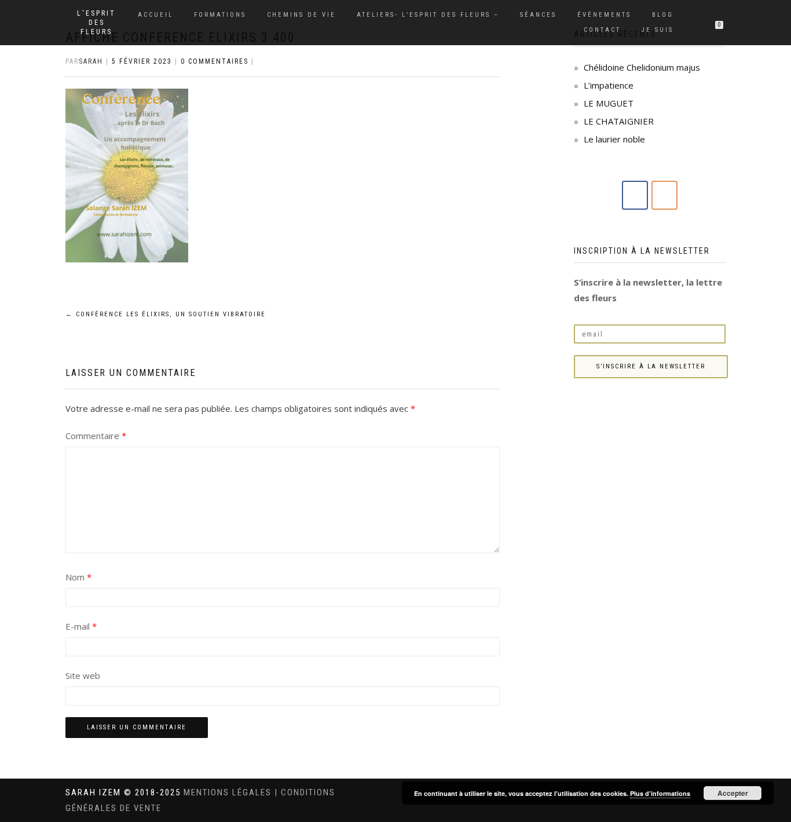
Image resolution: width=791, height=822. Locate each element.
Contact (602, 30)
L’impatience (608, 85)
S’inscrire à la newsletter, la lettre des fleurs (648, 290)
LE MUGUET (608, 103)
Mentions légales (229, 792)
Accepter (732, 793)
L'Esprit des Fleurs (96, 22)
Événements (604, 15)
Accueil (155, 15)
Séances (538, 15)
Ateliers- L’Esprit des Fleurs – (428, 15)
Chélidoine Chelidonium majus (642, 67)
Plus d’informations (660, 793)
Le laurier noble (614, 139)
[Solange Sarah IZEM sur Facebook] (635, 195)
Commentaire (95, 435)
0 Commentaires (214, 61)
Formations (220, 15)
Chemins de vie (301, 15)
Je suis (657, 30)
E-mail (81, 626)
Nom (78, 577)
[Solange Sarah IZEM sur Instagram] (664, 195)
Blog (662, 15)
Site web (82, 675)
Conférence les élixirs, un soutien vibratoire (165, 314)
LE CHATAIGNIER (619, 121)
